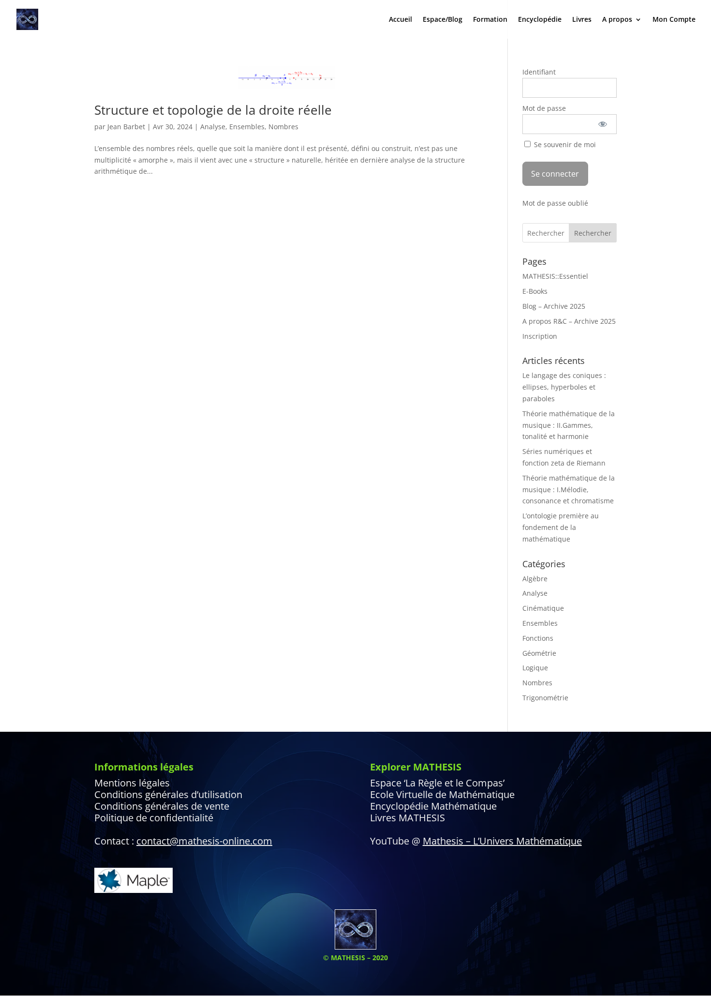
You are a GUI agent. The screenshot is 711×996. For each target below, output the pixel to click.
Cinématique (543, 608)
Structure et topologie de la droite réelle (213, 110)
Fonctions (537, 638)
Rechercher (592, 233)
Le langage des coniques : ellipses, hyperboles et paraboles (564, 387)
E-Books (535, 291)
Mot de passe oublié (555, 203)
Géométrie (539, 653)
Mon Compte (674, 20)
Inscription (539, 336)
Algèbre (535, 578)
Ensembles (247, 126)
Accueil (400, 20)
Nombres (283, 126)
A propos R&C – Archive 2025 (569, 321)
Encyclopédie (540, 20)
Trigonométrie (545, 697)
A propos (617, 20)
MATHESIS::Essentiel (555, 276)
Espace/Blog (442, 20)
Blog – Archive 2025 (553, 306)
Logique (535, 667)
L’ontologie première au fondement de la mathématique (560, 527)
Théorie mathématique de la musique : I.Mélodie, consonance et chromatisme (568, 489)
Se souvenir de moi (564, 144)
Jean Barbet (126, 126)
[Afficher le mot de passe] (603, 124)
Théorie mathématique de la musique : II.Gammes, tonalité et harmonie (568, 425)
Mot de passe (544, 108)
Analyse (212, 126)
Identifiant (539, 71)
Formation (490, 20)
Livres (582, 20)
